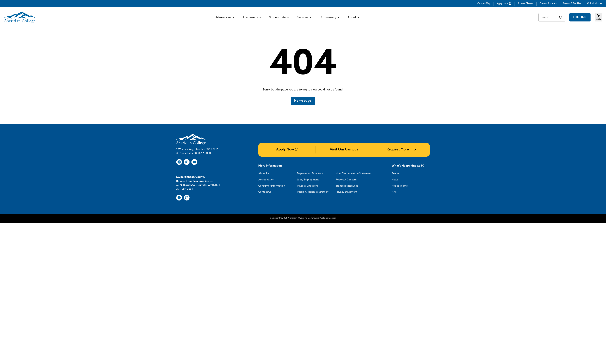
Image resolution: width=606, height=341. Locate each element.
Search (561, 17)
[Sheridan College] (20, 17)
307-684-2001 (184, 189)
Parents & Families (572, 3)
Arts (394, 192)
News (395, 180)
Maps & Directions (307, 186)
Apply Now (502, 3)
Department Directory (310, 173)
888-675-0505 (203, 153)
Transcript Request (347, 186)
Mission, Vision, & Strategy (313, 192)
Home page (303, 100)
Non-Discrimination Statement (353, 173)
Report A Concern (346, 180)
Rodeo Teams (400, 186)
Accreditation (266, 180)
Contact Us (264, 192)
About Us (263, 173)
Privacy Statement (346, 192)
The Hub (580, 17)
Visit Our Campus (344, 149)
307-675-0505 (184, 153)
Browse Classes (525, 3)
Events (395, 173)
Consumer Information (271, 186)
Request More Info (401, 149)
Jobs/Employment (308, 180)
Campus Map (483, 3)
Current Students (548, 3)
